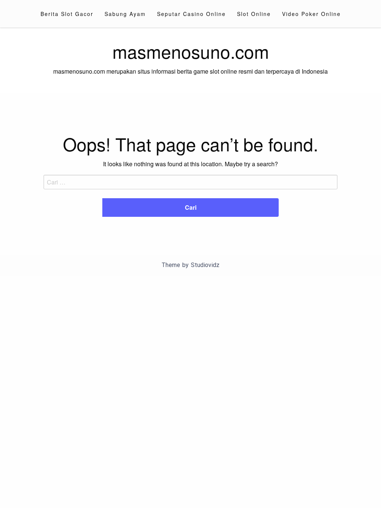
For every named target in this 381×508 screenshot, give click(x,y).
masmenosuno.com (190, 51)
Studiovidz (205, 265)
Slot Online (254, 13)
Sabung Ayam (125, 13)
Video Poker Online (311, 13)
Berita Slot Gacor (67, 13)
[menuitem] (67, 14)
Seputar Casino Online (191, 13)
